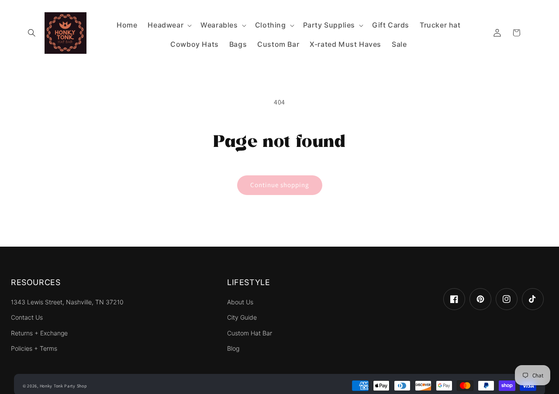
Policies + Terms (34, 348)
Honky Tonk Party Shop (63, 386)
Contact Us (27, 317)
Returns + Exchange (39, 333)
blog (233, 348)
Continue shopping (279, 185)
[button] (31, 32)
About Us (240, 302)
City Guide (242, 317)
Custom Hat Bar (249, 333)
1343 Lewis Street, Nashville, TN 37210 (67, 302)
